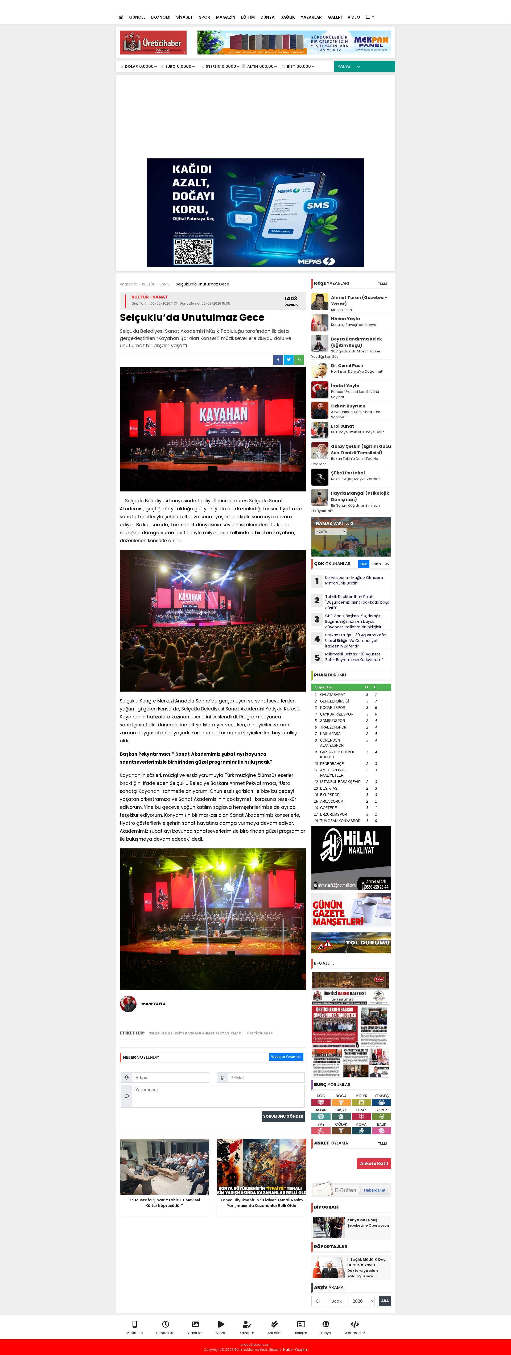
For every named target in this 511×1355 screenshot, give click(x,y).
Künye (325, 1332)
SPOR (204, 17)
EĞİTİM (248, 17)
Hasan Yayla (345, 319)
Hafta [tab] (376, 564)
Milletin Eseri (341, 309)
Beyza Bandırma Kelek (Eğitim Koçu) (356, 342)
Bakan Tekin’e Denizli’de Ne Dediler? (344, 461)
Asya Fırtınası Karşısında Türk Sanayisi (355, 414)
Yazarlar (247, 1332)
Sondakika (165, 1332)
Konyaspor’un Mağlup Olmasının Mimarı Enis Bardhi (350, 581)
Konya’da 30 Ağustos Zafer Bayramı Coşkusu (205, 6)
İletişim (301, 1332)
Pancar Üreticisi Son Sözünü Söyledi (355, 394)
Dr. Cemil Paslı (347, 366)
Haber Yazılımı (295, 1349)
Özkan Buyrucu (348, 406)
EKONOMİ (160, 17)
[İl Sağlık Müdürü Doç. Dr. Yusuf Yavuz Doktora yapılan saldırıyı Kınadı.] (329, 1266)
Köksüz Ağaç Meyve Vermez (355, 478)
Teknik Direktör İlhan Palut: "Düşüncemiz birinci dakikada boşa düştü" (352, 602)
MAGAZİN (225, 17)
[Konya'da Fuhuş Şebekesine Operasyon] (329, 1227)
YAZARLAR (311, 17)
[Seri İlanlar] (354, 5)
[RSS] (386, 5)
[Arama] (322, 5)
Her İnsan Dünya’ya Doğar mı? (357, 371)
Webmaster (354, 1332)
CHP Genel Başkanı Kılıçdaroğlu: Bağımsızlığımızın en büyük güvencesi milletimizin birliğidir (348, 621)
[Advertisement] (255, 118)
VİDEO (354, 17)
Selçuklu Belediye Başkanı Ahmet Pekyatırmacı (195, 1033)
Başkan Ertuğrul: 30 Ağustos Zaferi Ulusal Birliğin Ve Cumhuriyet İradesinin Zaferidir (351, 640)
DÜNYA (268, 17)
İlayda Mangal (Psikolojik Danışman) (360, 496)
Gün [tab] (363, 564)
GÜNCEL (137, 17)
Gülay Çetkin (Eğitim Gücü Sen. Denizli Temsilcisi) (361, 449)
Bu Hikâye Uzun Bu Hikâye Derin (358, 432)
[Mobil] (312, 5)
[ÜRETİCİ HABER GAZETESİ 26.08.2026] (351, 1024)
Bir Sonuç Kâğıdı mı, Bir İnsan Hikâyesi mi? (345, 508)
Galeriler (195, 1332)
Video (221, 1332)
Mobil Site (134, 1332)
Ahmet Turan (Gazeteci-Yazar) (359, 300)
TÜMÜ (382, 283)
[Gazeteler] (364, 5)
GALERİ (335, 17)
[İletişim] (333, 5)
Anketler (274, 1332)
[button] (370, 17)
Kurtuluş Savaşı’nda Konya (353, 324)
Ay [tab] (387, 564)
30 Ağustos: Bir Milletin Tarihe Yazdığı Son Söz (345, 354)
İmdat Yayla (345, 386)
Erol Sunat (342, 426)
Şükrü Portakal (348, 473)
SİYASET (184, 17)
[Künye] (376, 5)
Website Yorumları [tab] (286, 1056)
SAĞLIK (288, 17)
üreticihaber (260, 1033)
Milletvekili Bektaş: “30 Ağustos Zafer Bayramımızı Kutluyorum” (348, 657)
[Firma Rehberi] (345, 5)
